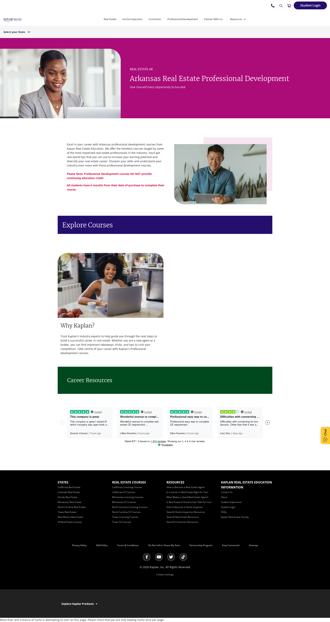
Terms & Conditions (128, 545)
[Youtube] (159, 557)
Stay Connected (230, 545)
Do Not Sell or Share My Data (164, 545)
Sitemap (253, 545)
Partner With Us (213, 19)
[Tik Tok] (183, 557)
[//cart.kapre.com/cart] (289, 5)
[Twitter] (171, 557)
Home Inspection (132, 19)
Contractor (155, 19)
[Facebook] (146, 557)
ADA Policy (102, 545)
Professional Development (182, 19)
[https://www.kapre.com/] (12, 19)
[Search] (280, 5)
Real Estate (110, 19)
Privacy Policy (79, 545)
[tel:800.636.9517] (273, 5)
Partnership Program (200, 545)
